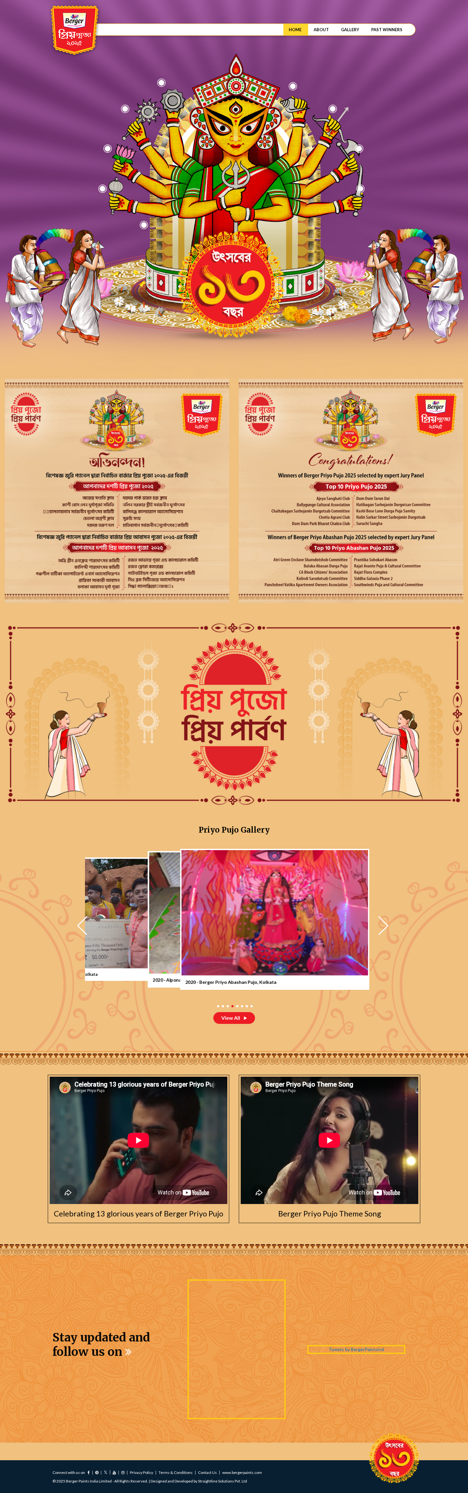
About (321, 29)
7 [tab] (246, 1006)
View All (231, 1018)
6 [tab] (241, 1006)
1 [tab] (217, 1006)
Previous (83, 925)
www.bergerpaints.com (242, 1473)
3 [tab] (226, 1006)
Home (295, 29)
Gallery (350, 29)
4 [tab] (231, 1006)
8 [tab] (250, 1006)
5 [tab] (236, 1006)
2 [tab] (222, 1006)
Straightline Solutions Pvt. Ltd (222, 1481)
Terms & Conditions (176, 1473)
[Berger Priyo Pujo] (74, 30)
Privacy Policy (141, 1473)
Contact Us (207, 1473)
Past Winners (386, 29)
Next (384, 925)
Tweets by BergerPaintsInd (356, 1349)
